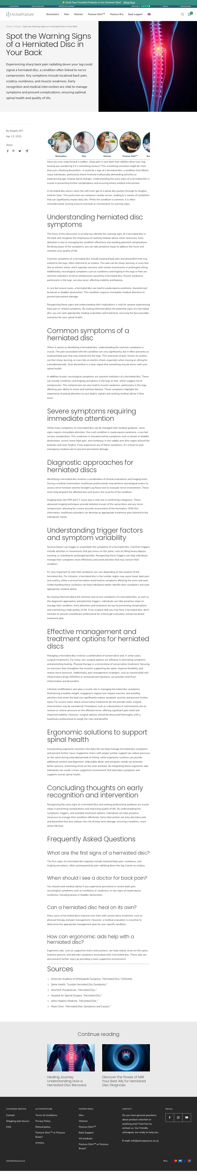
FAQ (8, 1127)
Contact (10, 1115)
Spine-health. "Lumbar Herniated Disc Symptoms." (79, 984)
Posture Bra (116, 14)
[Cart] (189, 14)
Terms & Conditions (46, 1115)
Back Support (86, 1132)
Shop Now (129, 2)
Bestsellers (52, 14)
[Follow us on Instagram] (178, 1117)
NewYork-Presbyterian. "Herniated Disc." (73, 990)
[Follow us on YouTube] (186, 1117)
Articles (17, 26)
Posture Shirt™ (96, 14)
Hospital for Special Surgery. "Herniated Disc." (76, 995)
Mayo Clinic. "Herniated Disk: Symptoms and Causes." (81, 1006)
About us (165, 6)
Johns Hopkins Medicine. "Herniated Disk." (74, 1001)
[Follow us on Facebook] (169, 1117)
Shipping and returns (17, 1121)
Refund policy (42, 1127)
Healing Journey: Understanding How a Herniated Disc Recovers (66, 1081)
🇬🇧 (149, 14)
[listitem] (7, 151)
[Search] (182, 14)
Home (9, 26)
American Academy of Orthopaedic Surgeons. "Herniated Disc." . (92, 979)
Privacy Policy (42, 1121)
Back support (135, 14)
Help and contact (186, 6)
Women (78, 14)
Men (66, 14)
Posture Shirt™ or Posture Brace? (50, 1135)
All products (85, 1138)
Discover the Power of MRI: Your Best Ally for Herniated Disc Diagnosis (124, 1081)
